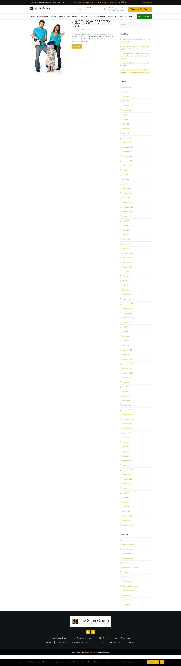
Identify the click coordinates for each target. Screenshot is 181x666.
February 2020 (127, 405)
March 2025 (126, 133)
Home (48, 642)
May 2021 (125, 336)
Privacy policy (152, 662)
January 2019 (126, 465)
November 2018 (127, 474)
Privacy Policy (116, 642)
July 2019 (125, 437)
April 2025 (125, 128)
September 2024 (127, 161)
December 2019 (127, 414)
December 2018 (127, 470)
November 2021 (127, 308)
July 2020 (125, 382)
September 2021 (127, 318)
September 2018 (127, 483)
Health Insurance (128, 563)
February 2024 (127, 193)
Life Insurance (127, 581)
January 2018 (126, 520)
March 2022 (126, 290)
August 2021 (126, 322)
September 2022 (127, 262)
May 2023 (125, 230)
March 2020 (126, 401)
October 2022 (127, 258)
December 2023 (127, 202)
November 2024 (127, 151)
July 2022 (125, 271)
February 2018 (127, 516)
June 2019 (125, 442)
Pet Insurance (127, 595)
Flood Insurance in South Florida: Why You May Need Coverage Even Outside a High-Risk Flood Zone (135, 56)
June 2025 (125, 119)
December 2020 (127, 359)
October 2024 (127, 156)
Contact (131, 642)
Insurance (91, 29)
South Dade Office (114, 2)
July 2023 (125, 221)
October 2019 (127, 424)
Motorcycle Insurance (129, 586)
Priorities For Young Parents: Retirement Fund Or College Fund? (91, 23)
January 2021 (126, 354)
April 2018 (125, 507)
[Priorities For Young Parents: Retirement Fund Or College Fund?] (48, 48)
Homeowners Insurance (130, 567)
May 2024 (125, 179)
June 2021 (125, 331)
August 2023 (126, 216)
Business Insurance (128, 544)
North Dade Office (100, 2)
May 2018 (125, 502)
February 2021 (127, 350)
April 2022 (125, 285)
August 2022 (126, 267)
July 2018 (125, 493)
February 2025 (127, 138)
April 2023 (125, 234)
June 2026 (125, 96)
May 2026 (125, 101)
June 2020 (125, 387)
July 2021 (125, 327)
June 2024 (125, 175)
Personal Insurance (128, 590)
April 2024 (125, 184)
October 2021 (127, 313)
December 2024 (127, 147)
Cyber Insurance (127, 554)
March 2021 (126, 345)
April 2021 (125, 341)
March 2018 (126, 511)
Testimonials (98, 642)
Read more (76, 46)
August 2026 (126, 87)
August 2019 (126, 433)
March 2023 (126, 239)
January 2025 (126, 142)
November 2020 (127, 364)
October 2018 (127, 479)
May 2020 (125, 391)
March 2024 (126, 188)
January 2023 (126, 248)
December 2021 (127, 304)
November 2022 (127, 253)
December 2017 (127, 525)
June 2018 (125, 497)
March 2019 (126, 456)
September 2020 (127, 373)
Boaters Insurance (128, 540)
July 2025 (125, 115)
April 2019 (125, 451)
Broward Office (88, 2)
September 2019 (127, 428)
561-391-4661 (88, 8)
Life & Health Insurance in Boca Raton (114, 638)
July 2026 (125, 92)
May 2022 (125, 281)
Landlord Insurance (128, 577)
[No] (178, 662)
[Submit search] (149, 25)
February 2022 (127, 294)
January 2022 (126, 299)
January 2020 (126, 410)
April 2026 (125, 105)
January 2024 (126, 198)
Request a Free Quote (140, 9)
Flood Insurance (127, 558)
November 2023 (127, 207)
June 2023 (125, 225)
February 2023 (127, 244)
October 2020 (127, 368)
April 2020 (125, 396)
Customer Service (79, 642)
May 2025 (125, 124)
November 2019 (127, 419)
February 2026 (127, 110)
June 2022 (125, 276)
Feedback (62, 642)
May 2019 (125, 447)
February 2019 (127, 460)
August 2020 (126, 377)
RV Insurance (126, 604)
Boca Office (77, 2)
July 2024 (125, 170)
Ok (162, 662)
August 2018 (126, 488)
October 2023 (127, 211)
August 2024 (126, 165)
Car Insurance (127, 549)
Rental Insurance (128, 600)
